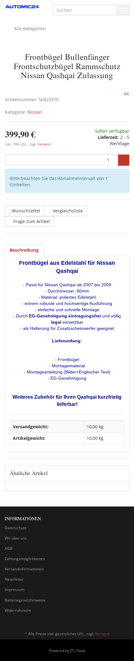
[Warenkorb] (107, 28)
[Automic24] (22, 7)
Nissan (34, 112)
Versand (43, 144)
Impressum (14, 589)
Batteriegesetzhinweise (25, 600)
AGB (8, 548)
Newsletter (14, 579)
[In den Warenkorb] (123, 160)
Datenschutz (15, 527)
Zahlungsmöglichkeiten (25, 558)
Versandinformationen (24, 569)
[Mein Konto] (123, 28)
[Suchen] (123, 10)
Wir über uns (16, 538)
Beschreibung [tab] (24, 250)
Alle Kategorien (29, 28)
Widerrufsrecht (18, 610)
